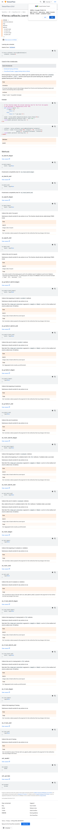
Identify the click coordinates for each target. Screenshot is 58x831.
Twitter (3, 810)
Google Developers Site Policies (43, 794)
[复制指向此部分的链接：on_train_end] (12, 723)
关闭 (45, 17)
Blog (3, 805)
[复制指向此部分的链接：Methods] (10, 152)
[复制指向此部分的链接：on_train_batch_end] (17, 645)
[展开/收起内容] (8, 20)
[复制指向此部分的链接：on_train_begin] (14, 689)
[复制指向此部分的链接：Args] (6, 82)
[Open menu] (2, 2)
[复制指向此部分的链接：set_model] (10, 758)
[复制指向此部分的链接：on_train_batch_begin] (19, 601)
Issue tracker (33, 805)
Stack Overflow (33, 810)
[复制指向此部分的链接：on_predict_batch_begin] (20, 282)
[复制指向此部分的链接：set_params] (11, 776)
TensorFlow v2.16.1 (8, 6)
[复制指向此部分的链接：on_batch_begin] (14, 156)
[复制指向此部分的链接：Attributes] (8, 139)
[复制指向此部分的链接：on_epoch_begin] (14, 197)
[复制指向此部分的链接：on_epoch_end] (12, 238)
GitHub (3, 808)
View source (5, 159)
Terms (3, 820)
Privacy (8, 820)
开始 (52, 17)
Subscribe (25, 824)
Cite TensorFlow (34, 815)
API (9, 12)
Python (24, 12)
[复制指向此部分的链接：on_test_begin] (13, 532)
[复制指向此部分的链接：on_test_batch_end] (16, 485)
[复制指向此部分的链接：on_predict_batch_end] (19, 326)
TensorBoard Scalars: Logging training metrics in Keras (17, 71)
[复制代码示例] (55, 51)
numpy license (43, 795)
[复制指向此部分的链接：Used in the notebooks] (18, 62)
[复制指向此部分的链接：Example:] (8, 100)
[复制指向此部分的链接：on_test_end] (12, 566)
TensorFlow (4, 12)
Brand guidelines (34, 813)
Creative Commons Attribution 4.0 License (43, 792)
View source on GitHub (11, 39)
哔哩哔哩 (4, 813)
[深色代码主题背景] (52, 51)
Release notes (33, 808)
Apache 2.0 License (22, 794)
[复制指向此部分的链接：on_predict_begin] (16, 370)
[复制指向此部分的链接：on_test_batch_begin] (18, 438)
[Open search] (41, 2)
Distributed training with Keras (11, 68)
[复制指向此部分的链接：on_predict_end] (14, 404)
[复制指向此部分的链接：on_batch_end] (12, 176)
